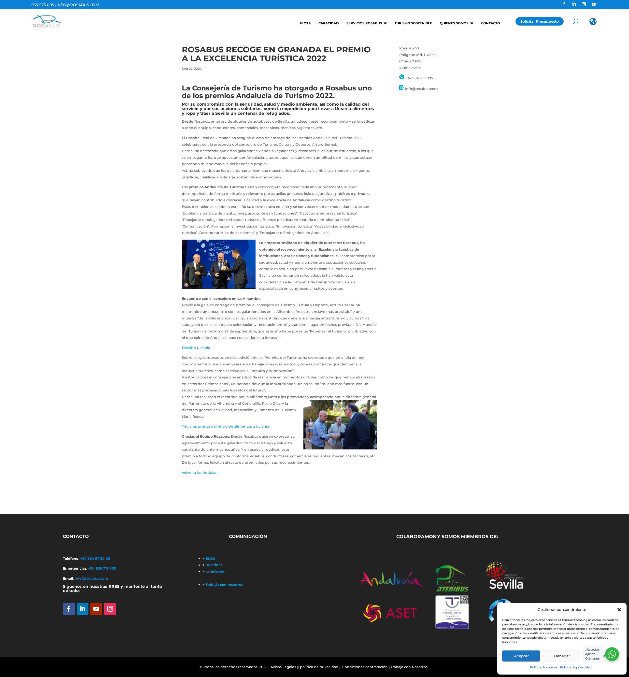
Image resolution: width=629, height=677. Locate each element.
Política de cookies (544, 667)
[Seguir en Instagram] (584, 4)
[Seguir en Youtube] (594, 4)
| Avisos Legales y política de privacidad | (304, 667)
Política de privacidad (576, 667)
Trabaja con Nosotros (409, 667)
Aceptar (521, 656)
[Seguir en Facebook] (564, 4)
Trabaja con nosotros (222, 584)
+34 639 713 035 (102, 568)
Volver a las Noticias (199, 472)
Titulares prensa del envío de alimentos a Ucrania (225, 426)
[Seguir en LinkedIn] (574, 4)
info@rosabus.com (78, 4)
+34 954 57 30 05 (95, 558)
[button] (619, 609)
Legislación (214, 571)
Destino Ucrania (196, 348)
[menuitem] (303, 21)
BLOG (209, 558)
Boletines (212, 565)
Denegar (562, 656)
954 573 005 (42, 4)
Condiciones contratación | (366, 667)
